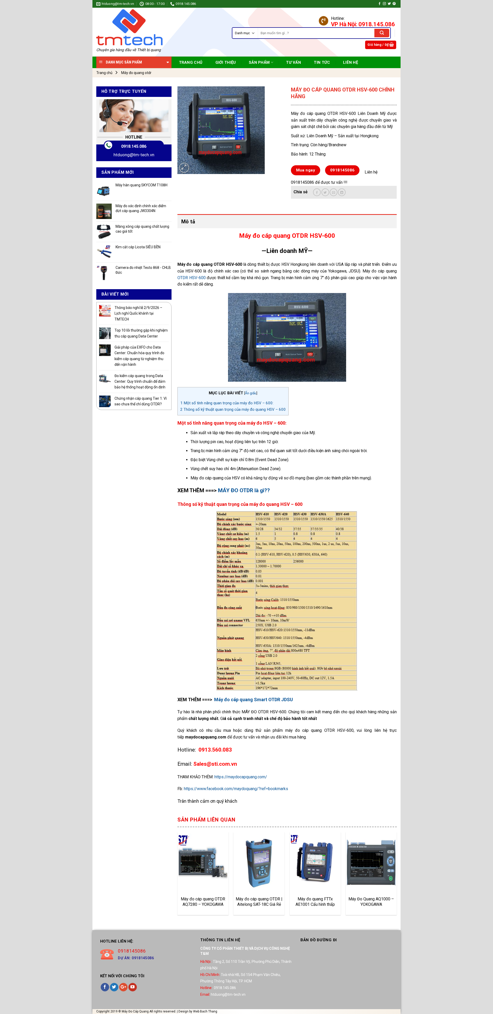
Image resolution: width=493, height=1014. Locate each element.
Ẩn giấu (250, 393)
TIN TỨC (322, 62)
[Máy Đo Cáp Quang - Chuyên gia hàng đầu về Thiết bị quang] (129, 27)
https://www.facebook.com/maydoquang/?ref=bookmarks (236, 788)
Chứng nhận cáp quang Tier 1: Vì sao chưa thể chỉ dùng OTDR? (141, 401)
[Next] (396, 875)
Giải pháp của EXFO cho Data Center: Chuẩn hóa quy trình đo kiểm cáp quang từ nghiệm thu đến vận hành (139, 356)
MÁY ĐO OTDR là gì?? (244, 490)
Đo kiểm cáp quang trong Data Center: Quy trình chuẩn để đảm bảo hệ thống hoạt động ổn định (140, 381)
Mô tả (188, 221)
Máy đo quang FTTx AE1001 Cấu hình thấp (315, 902)
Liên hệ (350, 62)
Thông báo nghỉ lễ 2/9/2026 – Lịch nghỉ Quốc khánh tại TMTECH (138, 313)
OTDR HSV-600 (191, 277)
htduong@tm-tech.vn (133, 154)
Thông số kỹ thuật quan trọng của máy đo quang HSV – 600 (233, 409)
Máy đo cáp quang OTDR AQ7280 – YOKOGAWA (203, 902)
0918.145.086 (133, 146)
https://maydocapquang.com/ (240, 776)
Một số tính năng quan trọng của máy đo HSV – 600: (226, 403)
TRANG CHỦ (191, 62)
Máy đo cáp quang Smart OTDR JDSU (253, 699)
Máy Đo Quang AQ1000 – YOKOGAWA (371, 902)
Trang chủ (104, 73)
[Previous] (178, 875)
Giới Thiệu (225, 62)
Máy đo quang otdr (136, 73)
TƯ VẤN (293, 62)
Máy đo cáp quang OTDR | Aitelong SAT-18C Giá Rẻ (259, 902)
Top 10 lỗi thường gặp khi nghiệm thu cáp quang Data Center (141, 333)
